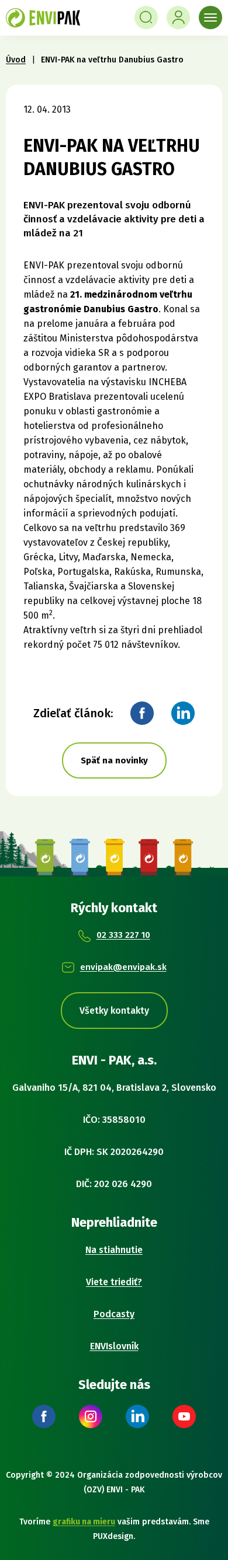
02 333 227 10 (123, 935)
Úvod (16, 60)
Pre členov (178, 17)
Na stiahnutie (114, 1249)
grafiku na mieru (84, 1522)
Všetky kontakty (114, 1010)
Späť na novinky (114, 760)
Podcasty (114, 1314)
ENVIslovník (114, 1346)
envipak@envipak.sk (123, 967)
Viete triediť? (114, 1281)
